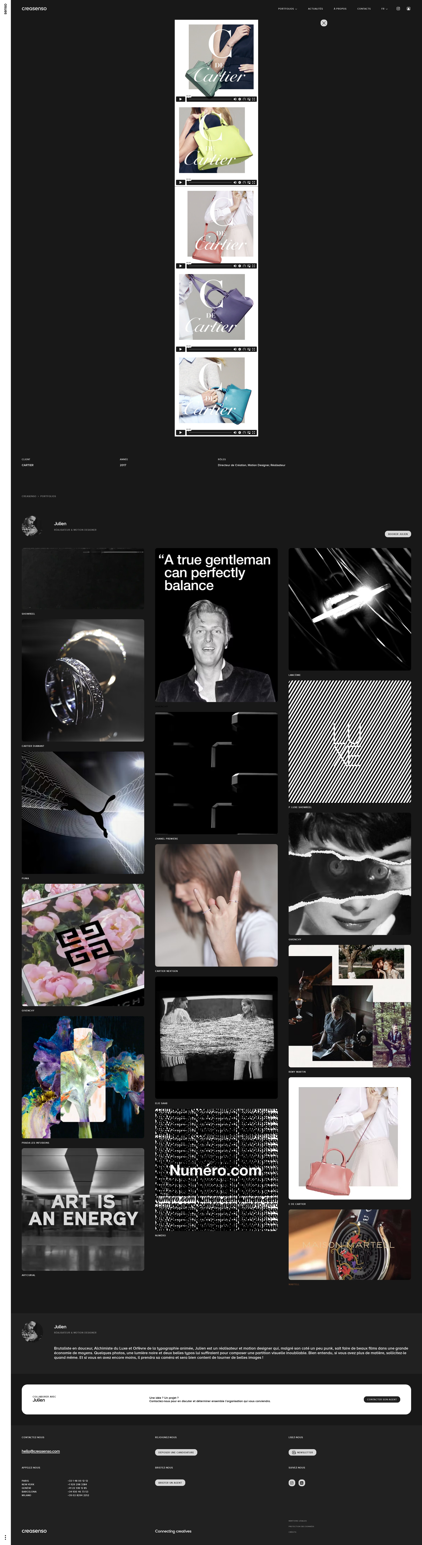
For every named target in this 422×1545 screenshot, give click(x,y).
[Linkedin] (302, 1483)
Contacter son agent (382, 1399)
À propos (340, 8)
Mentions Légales (298, 1521)
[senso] (5, 9)
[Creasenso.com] (34, 8)
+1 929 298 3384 (77, 1484)
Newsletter (305, 1452)
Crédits (292, 1532)
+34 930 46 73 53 (78, 1492)
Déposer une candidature (176, 1452)
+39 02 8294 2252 (78, 1495)
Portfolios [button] (286, 8)
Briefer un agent (170, 1482)
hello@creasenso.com (41, 1452)
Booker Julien (398, 534)
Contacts (364, 8)
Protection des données (301, 1526)
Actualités (315, 8)
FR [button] (383, 8)
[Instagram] (398, 8)
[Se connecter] (409, 8)
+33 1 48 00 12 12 (78, 1481)
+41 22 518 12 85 (77, 1488)
